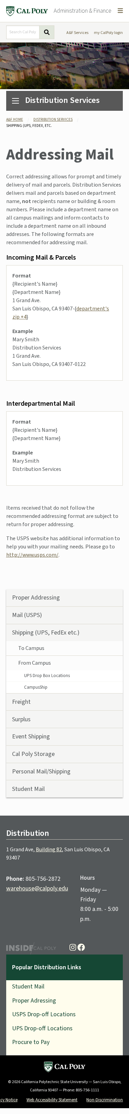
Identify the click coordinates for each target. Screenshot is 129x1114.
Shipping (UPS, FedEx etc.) (45, 632)
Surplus (21, 719)
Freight (21, 702)
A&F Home (14, 119)
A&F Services (77, 33)
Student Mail (28, 789)
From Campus (34, 663)
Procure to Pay (31, 1042)
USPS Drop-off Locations (44, 1014)
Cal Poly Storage (33, 754)
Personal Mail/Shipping (41, 771)
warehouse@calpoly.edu (37, 888)
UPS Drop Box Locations (47, 676)
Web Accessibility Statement (51, 1100)
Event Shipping (31, 736)
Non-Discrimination (104, 1100)
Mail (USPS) (27, 615)
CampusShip (35, 687)
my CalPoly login (108, 33)
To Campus (31, 648)
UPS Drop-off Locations (42, 1028)
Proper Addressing (36, 597)
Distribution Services (62, 100)
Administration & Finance (82, 11)
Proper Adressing (34, 1000)
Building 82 (49, 849)
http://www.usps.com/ (32, 555)
